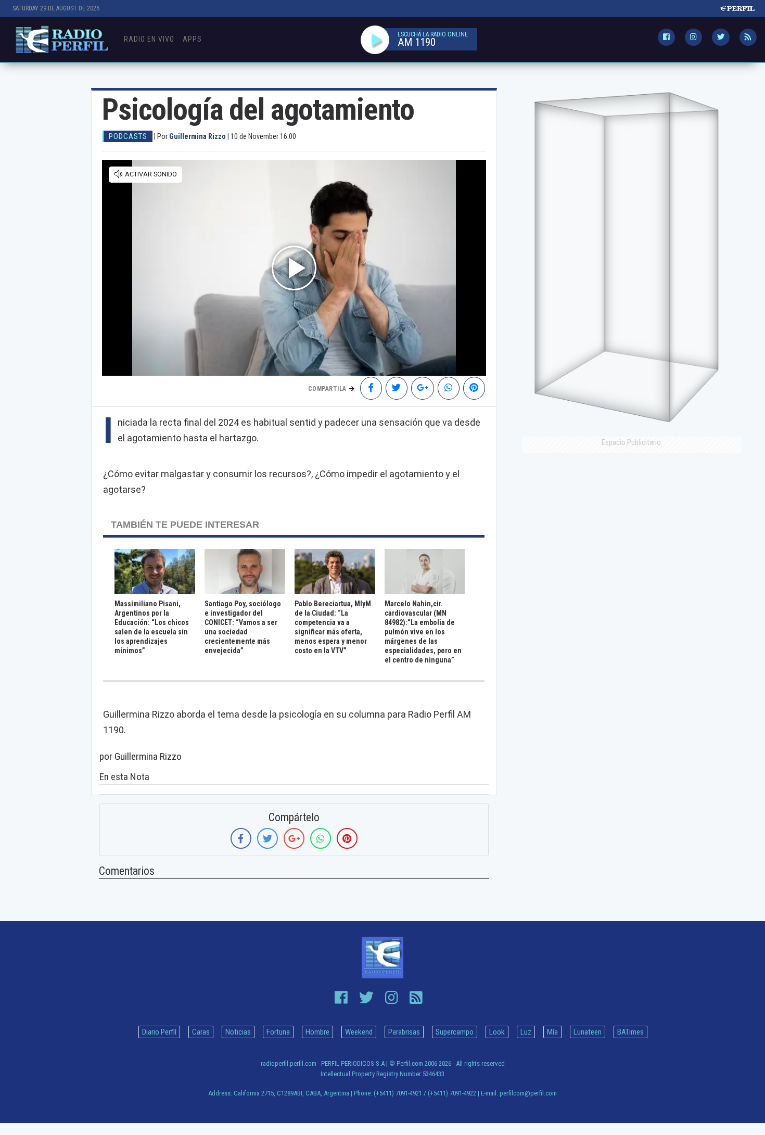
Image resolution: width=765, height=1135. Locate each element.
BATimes (630, 1032)
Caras (201, 1032)
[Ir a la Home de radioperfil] (383, 957)
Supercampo (455, 1032)
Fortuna (278, 1032)
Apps (192, 39)
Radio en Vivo (149, 39)
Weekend (359, 1032)
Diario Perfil (159, 1032)
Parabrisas (404, 1032)
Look (497, 1032)
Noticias (238, 1032)
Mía (552, 1032)
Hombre (317, 1032)
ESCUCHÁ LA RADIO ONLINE (433, 34)
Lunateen (587, 1032)
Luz (525, 1032)
